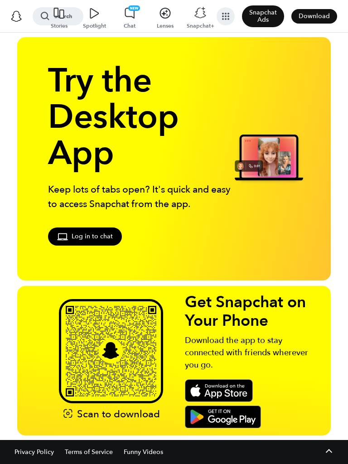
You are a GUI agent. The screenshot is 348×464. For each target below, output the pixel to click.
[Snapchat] (16, 16)
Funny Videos (143, 452)
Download (314, 16)
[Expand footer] (329, 452)
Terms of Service (89, 452)
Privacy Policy (34, 452)
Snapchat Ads (263, 16)
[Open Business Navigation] (226, 16)
